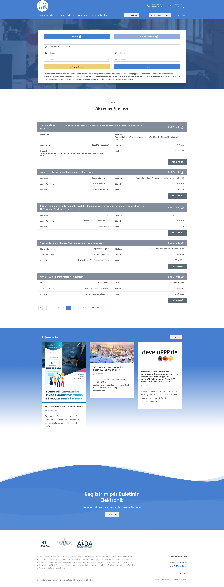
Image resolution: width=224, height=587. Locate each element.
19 (78, 308)
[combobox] (79, 53)
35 (98, 308)
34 (93, 308)
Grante (75, 36)
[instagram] (185, 573)
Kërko (148, 67)
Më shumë (176, 337)
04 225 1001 (157, 7)
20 (83, 308)
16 (63, 308)
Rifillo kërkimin (78, 67)
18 (73, 308)
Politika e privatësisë (179, 579)
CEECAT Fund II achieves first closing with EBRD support (108, 368)
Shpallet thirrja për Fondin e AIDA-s (64, 406)
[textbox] (79, 53)
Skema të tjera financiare (146, 36)
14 (53, 308)
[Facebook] (180, 573)
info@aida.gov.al (181, 7)
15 (58, 308)
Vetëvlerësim (131, 15)
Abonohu (112, 515)
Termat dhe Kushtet (162, 579)
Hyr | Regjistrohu (161, 15)
